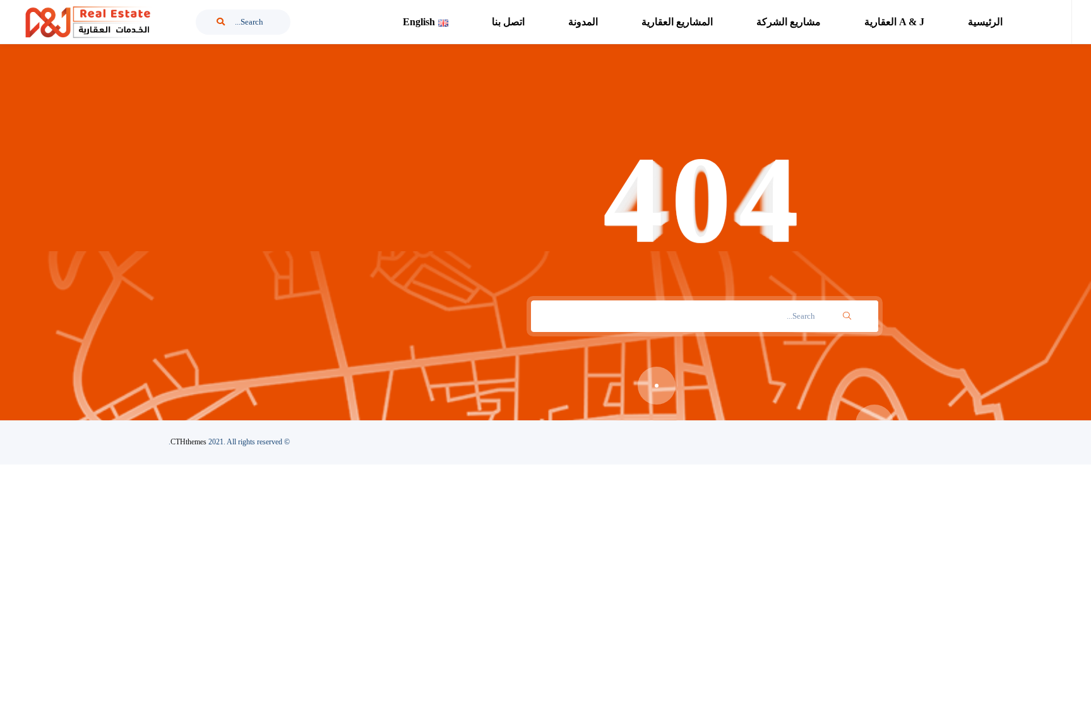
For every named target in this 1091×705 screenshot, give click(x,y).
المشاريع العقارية (677, 21)
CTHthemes (188, 441)
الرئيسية (985, 21)
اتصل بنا (508, 21)
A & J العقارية (894, 21)
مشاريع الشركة (788, 21)
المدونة (583, 21)
